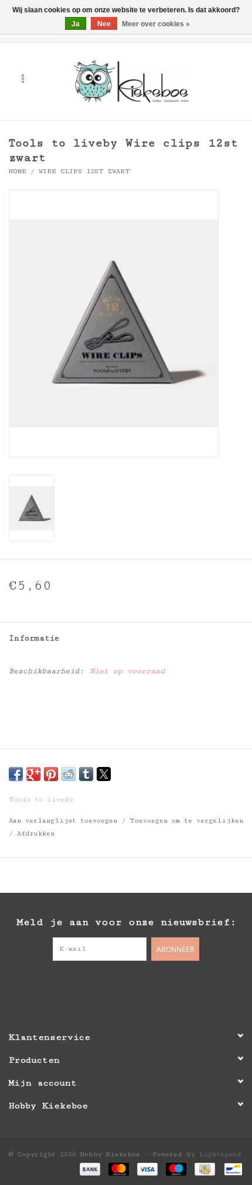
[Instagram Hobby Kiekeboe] (149, 984)
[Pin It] (51, 774)
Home (17, 171)
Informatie (34, 638)
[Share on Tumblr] (86, 774)
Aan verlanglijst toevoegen (65, 820)
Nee (104, 24)
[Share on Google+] (33, 774)
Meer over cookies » (156, 24)
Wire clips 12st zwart (84, 171)
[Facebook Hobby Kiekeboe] (102, 984)
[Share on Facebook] (16, 774)
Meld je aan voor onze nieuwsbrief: (126, 922)
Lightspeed (220, 1154)
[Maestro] (176, 1169)
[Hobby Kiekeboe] (149, 80)
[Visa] (147, 1169)
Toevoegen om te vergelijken (186, 820)
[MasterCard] (118, 1169)
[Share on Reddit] (69, 774)
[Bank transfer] (90, 1169)
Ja (75, 24)
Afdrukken (36, 833)
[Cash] (204, 1169)
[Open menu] (23, 78)
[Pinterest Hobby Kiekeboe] (126, 984)
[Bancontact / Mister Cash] (231, 1169)
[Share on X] (104, 774)
